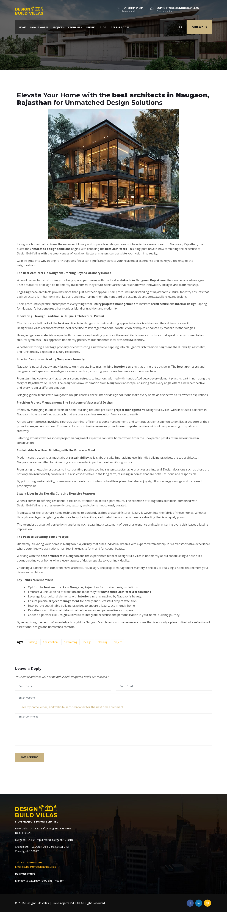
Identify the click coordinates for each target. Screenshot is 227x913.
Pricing (91, 27)
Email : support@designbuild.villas (35, 866)
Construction (50, 642)
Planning (102, 642)
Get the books (120, 27)
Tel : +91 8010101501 (28, 862)
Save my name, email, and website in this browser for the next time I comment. (72, 707)
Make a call (132, 9)
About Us (74, 27)
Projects (58, 27)
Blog (103, 27)
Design (87, 642)
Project (118, 642)
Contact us (199, 27)
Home (22, 27)
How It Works (39, 27)
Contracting (70, 642)
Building (32, 642)
